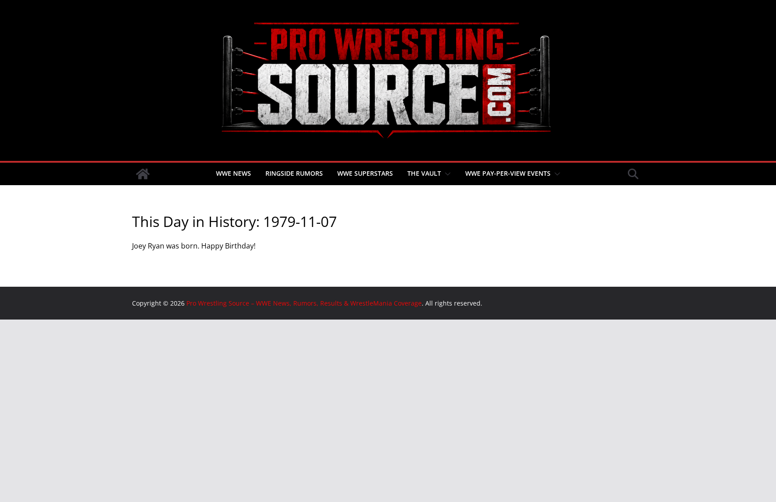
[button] (446, 174)
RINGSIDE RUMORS (294, 173)
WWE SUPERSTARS (365, 173)
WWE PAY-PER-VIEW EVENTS (508, 173)
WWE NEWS (233, 173)
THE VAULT (424, 173)
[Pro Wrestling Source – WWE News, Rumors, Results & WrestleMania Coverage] (143, 174)
